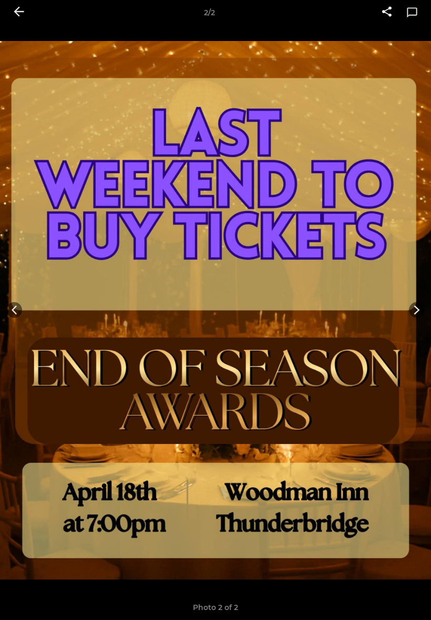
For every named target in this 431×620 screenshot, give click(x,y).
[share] (387, 12)
